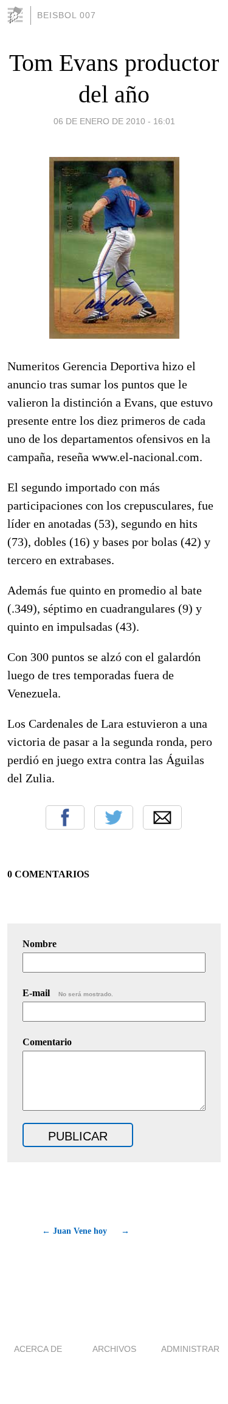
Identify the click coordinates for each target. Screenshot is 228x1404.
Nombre (39, 944)
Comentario (47, 1042)
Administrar (190, 1349)
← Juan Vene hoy (74, 1231)
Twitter (113, 817)
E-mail (67, 993)
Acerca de (38, 1349)
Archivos (114, 1349)
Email (162, 817)
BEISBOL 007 (66, 15)
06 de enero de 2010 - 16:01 (114, 121)
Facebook (65, 817)
